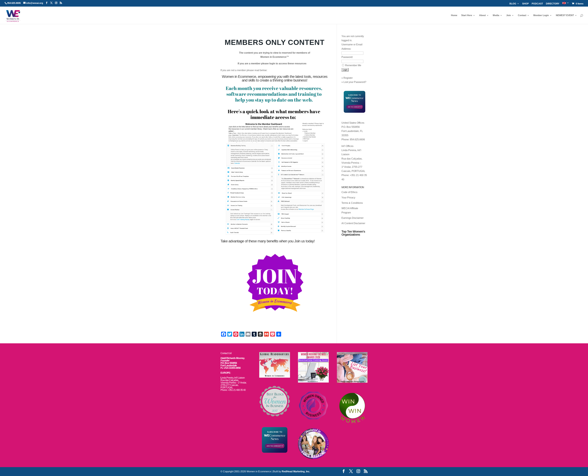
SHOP (525, 3)
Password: (347, 57)
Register (348, 78)
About (482, 15)
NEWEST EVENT (565, 15)
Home (454, 15)
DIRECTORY (552, 3)
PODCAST (537, 3)
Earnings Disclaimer (352, 218)
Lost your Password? (354, 82)
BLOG (512, 3)
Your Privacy (348, 197)
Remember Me (353, 65)
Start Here (466, 15)
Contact (522, 15)
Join (508, 15)
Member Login (541, 15)
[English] (565, 4)
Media (496, 15)
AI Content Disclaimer (353, 223)
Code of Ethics (349, 192)
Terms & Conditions (352, 203)
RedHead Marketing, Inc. (296, 471)
